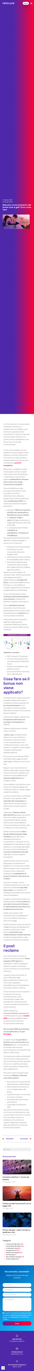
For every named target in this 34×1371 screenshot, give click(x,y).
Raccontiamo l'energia (13, 1257)
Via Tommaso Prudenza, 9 (17, 1365)
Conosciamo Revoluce (13, 1246)
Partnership (10, 1254)
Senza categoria (11, 1259)
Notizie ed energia (12, 1252)
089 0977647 (17, 1339)
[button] (26, 3)
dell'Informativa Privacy (18, 1315)
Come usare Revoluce (13, 1244)
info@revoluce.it (17, 1352)
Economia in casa (11, 1248)
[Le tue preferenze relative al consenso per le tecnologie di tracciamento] (3, 1368)
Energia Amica (8, 202)
